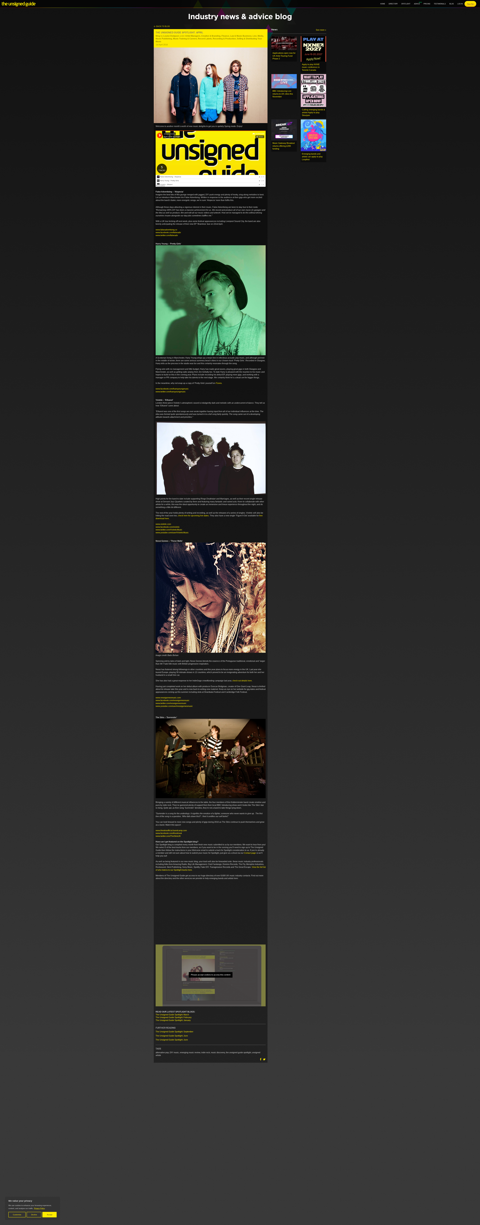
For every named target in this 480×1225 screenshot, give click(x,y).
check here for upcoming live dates (193, 516)
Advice (417, 4)
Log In (460, 4)
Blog (451, 4)
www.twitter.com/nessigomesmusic (171, 703)
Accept (49, 1215)
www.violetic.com (164, 524)
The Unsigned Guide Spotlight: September (174, 1032)
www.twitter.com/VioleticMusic (169, 530)
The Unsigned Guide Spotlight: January (173, 1020)
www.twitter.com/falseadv (167, 235)
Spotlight (405, 4)
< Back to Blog (162, 26)
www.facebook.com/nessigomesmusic (173, 700)
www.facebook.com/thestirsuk (169, 833)
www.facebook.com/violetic (168, 527)
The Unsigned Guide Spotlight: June (172, 1036)
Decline (34, 1215)
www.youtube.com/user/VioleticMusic (172, 533)
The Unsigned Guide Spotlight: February (174, 1017)
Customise (17, 1215)
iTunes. (219, 383)
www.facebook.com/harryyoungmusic (172, 389)
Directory (393, 4)
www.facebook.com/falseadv (168, 232)
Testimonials (440, 4)
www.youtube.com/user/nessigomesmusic (174, 706)
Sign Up (470, 3)
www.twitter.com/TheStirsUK (168, 836)
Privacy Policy (39, 1208)
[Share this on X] (264, 1059)
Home (382, 4)
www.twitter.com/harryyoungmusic (171, 392)
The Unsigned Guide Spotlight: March (172, 1015)
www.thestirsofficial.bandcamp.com (171, 830)
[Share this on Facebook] (261, 1059)
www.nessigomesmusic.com (168, 698)
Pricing (427, 4)
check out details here (242, 681)
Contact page (250, 853)
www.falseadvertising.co (166, 230)
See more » (321, 30)
